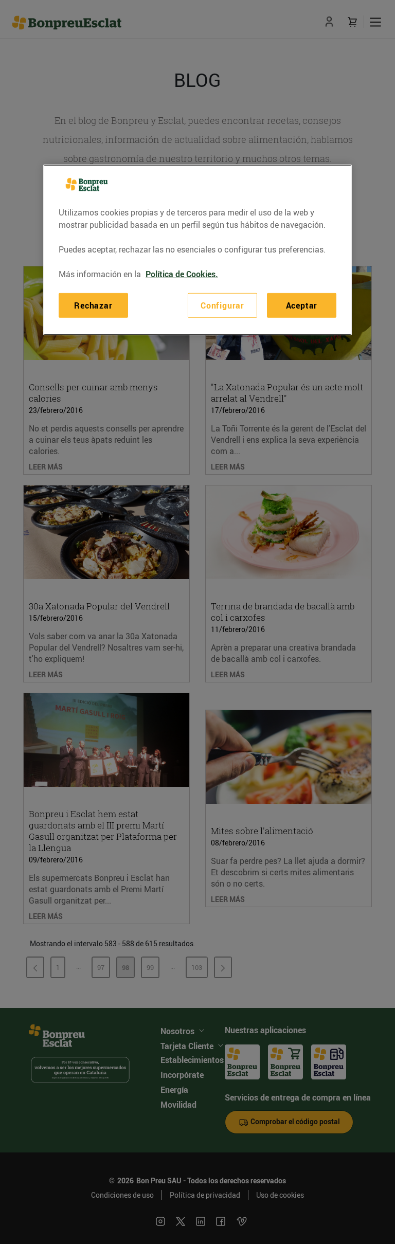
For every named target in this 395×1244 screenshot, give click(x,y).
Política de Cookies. (182, 274)
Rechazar (93, 305)
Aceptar (302, 305)
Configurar (222, 305)
